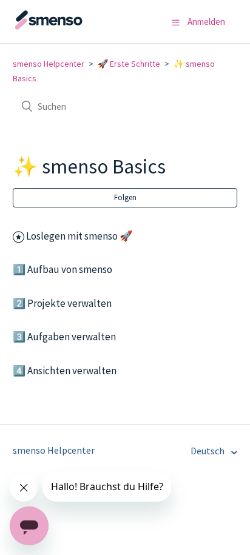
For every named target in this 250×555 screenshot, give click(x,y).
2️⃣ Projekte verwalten (62, 303)
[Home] (73, 27)
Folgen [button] (125, 197)
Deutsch (208, 451)
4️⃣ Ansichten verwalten (65, 370)
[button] (176, 22)
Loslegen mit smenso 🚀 (79, 236)
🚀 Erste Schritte (129, 63)
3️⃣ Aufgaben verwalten (64, 336)
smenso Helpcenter (48, 63)
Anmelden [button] (206, 21)
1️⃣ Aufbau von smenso (62, 269)
